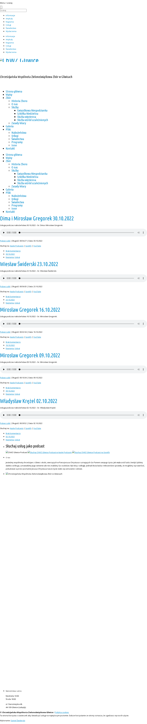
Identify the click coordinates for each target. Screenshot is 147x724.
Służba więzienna (26, 116)
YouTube (37, 246)
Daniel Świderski (18, 720)
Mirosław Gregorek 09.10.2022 (30, 355)
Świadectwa (11, 28)
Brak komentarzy (13, 251)
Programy (17, 142)
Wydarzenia (11, 31)
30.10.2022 (10, 254)
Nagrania (10, 21)
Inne (14, 145)
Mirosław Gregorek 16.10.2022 (30, 310)
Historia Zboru (19, 101)
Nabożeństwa (18, 132)
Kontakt (10, 148)
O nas (14, 104)
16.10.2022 (10, 345)
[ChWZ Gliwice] (19, 60)
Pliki (8, 129)
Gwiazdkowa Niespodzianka (32, 110)
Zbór (8, 97)
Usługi (8, 25)
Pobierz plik (5, 241)
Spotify (28, 246)
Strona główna (14, 91)
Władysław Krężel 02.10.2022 (28, 401)
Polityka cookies (62, 712)
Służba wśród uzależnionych (32, 120)
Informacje (10, 15)
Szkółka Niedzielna (27, 113)
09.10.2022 (10, 391)
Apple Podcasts (16, 246)
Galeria (9, 126)
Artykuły (9, 18)
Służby (15, 107)
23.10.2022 (10, 299)
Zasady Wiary (18, 123)
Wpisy (9, 94)
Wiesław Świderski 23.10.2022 (29, 264)
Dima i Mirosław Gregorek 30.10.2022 (37, 218)
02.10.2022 (10, 436)
